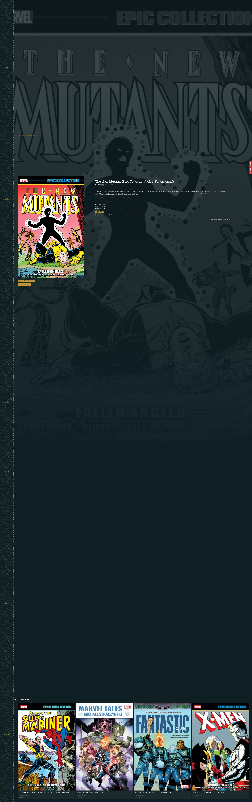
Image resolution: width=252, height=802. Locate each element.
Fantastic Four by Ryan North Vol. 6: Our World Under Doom (155, 792)
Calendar (7, 734)
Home (19, 135)
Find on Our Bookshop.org (25, 284)
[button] (7, 67)
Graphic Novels (34, 135)
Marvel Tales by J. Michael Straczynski (90, 792)
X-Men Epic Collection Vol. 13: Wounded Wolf (208, 792)
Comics (7, 330)
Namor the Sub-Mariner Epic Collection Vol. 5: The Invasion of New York (44, 792)
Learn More (21, 797)
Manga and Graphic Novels (26, 135)
